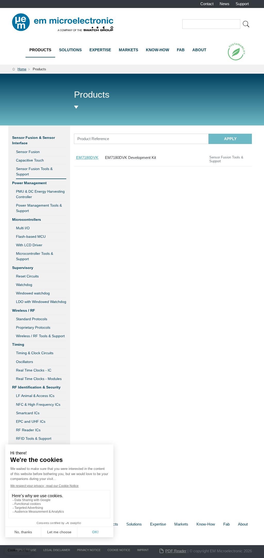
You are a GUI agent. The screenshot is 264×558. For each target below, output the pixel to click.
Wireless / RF (23, 310)
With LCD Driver (29, 245)
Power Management (29, 183)
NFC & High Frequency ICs (38, 404)
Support (242, 4)
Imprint (143, 550)
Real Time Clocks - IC (33, 370)
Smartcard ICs (27, 413)
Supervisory (22, 268)
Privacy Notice (89, 550)
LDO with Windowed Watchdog (41, 302)
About (199, 50)
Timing (18, 344)
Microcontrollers (26, 219)
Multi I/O (23, 228)
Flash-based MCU (31, 236)
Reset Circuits (27, 276)
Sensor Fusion (28, 152)
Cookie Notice (119, 550)
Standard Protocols (31, 319)
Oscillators (24, 362)
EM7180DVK (87, 157)
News (224, 4)
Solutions (70, 50)
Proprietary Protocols (33, 327)
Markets (128, 50)
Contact (206, 4)
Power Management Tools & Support (39, 208)
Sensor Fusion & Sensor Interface (33, 140)
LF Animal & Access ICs (35, 396)
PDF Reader (175, 551)
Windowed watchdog (33, 293)
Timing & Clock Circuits (34, 353)
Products (40, 50)
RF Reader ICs (28, 430)
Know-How (157, 50)
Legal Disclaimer (56, 550)
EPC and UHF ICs (30, 421)
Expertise (100, 50)
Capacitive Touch (30, 160)
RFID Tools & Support (33, 438)
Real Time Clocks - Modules (39, 379)
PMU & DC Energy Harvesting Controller (40, 194)
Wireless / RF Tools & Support (40, 336)
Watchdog (24, 285)
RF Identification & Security (36, 387)
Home (22, 69)
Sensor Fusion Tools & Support (34, 171)
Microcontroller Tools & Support (34, 256)
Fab (181, 50)
